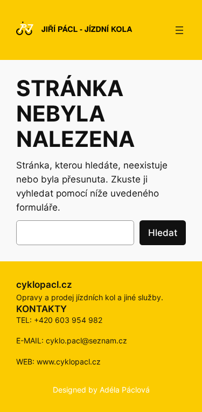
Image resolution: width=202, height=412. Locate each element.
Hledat (162, 232)
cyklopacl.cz (44, 284)
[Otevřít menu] (179, 30)
